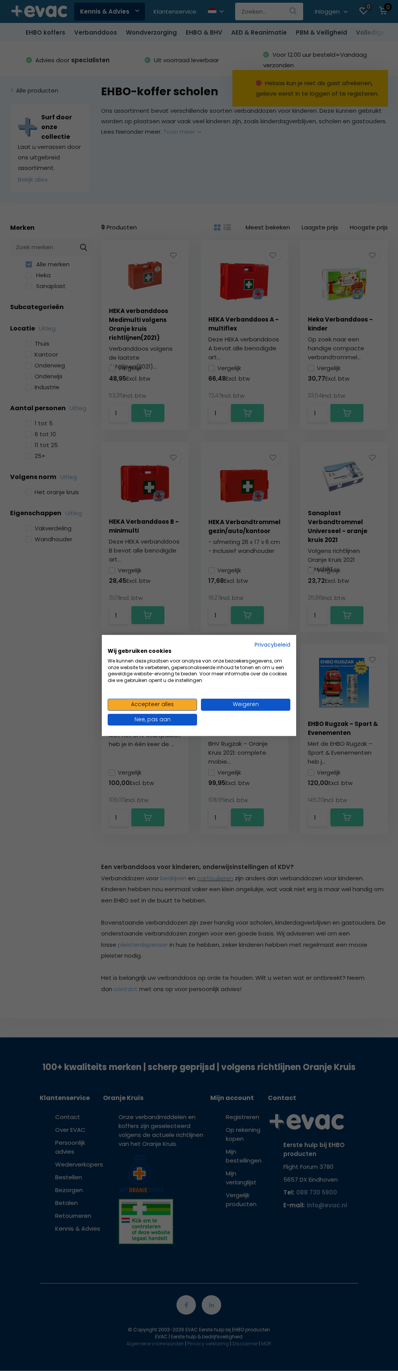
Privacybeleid (272, 645)
